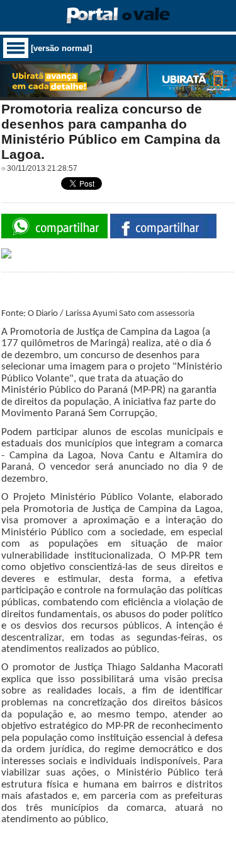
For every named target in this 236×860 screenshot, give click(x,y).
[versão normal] (61, 48)
